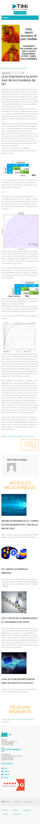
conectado (19, 719)
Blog (5, 768)
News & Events (29, 436)
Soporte (15, 810)
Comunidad (17, 814)
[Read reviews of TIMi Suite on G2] (13, 784)
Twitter (6, 777)
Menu (7, 18)
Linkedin (6, 771)
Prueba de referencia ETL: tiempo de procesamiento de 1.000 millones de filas (19, 525)
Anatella (10, 436)
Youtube (6, 774)
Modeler (20, 436)
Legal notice (17, 801)
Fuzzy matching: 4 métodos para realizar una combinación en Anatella (30, 444)
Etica (15, 436)
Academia (27, 810)
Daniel (23, 460)
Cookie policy (28, 801)
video (22, 89)
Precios (5, 810)
